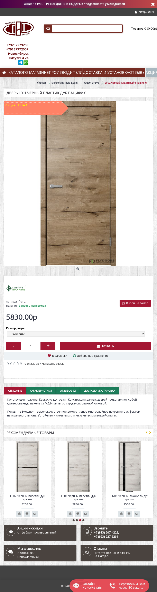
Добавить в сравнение (93, 356)
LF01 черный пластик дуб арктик (78, 497)
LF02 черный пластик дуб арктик (27, 497)
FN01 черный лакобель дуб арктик (129, 497)
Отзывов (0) (68, 390)
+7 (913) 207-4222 (106, 532)
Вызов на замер (136, 303)
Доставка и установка (99, 390)
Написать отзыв (53, 364)
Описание (15, 390)
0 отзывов (32, 364)
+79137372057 (17, 49)
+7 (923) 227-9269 (106, 536)
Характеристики (41, 390)
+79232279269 (17, 45)
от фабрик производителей (36, 532)
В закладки (59, 356)
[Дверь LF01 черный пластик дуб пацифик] (78, 183)
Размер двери (15, 328)
